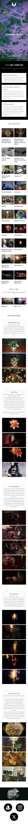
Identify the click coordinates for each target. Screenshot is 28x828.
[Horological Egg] (20, 199)
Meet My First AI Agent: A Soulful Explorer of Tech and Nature (20, 141)
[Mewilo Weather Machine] (8, 169)
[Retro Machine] (20, 228)
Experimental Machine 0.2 (18, 282)
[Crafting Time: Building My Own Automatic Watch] (8, 132)
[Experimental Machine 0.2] (20, 274)
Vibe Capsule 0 (18, 265)
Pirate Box (17, 192)
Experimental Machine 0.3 (5, 266)
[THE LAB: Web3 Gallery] (8, 151)
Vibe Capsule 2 (6, 221)
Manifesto (4, 306)
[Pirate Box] (20, 185)
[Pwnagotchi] (20, 169)
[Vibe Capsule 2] (8, 214)
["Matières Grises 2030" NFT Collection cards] (20, 151)
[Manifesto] (8, 301)
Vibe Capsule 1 (18, 249)
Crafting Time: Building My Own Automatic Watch (6, 140)
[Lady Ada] (8, 228)
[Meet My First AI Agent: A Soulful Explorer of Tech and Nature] (20, 132)
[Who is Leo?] (20, 301)
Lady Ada (4, 235)
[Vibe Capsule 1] (20, 243)
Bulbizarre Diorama (19, 221)
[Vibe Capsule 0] (20, 258)
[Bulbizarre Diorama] (20, 214)
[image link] (14, 4)
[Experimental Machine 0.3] (8, 258)
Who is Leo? (17, 306)
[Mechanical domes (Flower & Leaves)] (8, 243)
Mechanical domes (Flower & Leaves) (7, 250)
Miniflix (4, 206)
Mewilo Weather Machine (6, 176)
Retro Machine (18, 235)
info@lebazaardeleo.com (14, 794)
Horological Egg (18, 206)
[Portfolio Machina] (8, 185)
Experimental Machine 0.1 (5, 282)
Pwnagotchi (17, 176)
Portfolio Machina (7, 192)
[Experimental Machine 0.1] (8, 274)
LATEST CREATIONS (14, 56)
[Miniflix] (8, 199)
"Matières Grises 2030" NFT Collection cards (20, 160)
